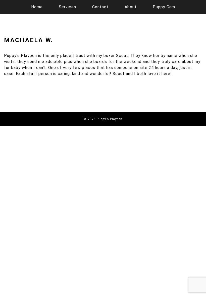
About (131, 7)
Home (37, 7)
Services (67, 7)
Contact (100, 7)
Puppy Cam (164, 7)
